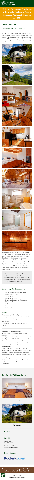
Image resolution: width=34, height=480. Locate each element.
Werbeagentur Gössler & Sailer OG (17, 477)
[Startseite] (7, 6)
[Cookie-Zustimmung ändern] (3, 475)
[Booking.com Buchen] (14, 460)
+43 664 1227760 (11, 445)
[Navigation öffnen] (31, 3)
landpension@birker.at (13, 447)
